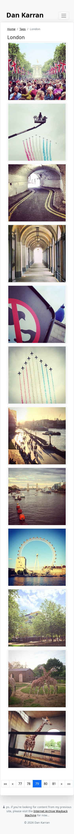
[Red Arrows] (37, 132)
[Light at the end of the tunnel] (37, 253)
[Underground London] (37, 192)
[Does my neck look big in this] (37, 739)
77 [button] (20, 784)
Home (11, 29)
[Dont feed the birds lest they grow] (37, 314)
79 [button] (37, 784)
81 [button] (54, 784)
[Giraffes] (37, 678)
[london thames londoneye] (37, 557)
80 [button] (45, 784)
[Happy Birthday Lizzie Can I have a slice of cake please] (37, 71)
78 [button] (28, 784)
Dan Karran (25, 14)
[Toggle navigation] (63, 16)
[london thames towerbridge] (37, 496)
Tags (23, 29)
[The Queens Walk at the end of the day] (37, 435)
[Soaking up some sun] (37, 617)
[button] (5, 783)
